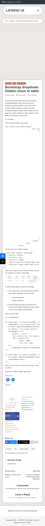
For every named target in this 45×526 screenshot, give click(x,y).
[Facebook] (2, 256)
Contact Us (18, 510)
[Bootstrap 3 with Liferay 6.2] (29, 403)
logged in (20, 497)
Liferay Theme (21, 83)
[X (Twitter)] (2, 261)
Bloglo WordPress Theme (22, 522)
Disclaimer (11, 510)
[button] (11, 464)
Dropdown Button (24, 448)
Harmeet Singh (14, 460)
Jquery (33, 448)
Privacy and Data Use (30, 510)
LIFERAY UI (15, 10)
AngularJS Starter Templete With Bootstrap (11, 407)
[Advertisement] (22, 52)
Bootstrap (8, 83)
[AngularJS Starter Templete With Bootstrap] (12, 400)
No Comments (33, 95)
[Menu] (38, 10)
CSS (14, 83)
